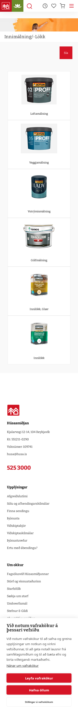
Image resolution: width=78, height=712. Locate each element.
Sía (66, 53)
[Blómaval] (17, 6)
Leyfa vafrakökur (39, 678)
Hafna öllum (39, 690)
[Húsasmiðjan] (6, 6)
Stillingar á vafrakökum (39, 702)
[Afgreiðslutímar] (45, 5)
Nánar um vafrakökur (22, 665)
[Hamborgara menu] (71, 6)
